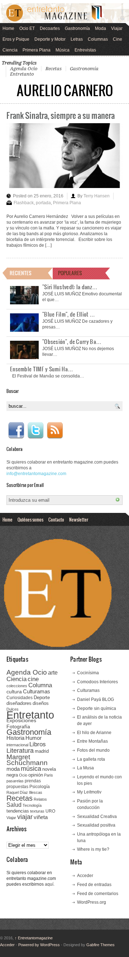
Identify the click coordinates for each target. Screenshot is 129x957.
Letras (77, 39)
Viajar (117, 28)
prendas (33, 780)
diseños (41, 703)
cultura (14, 691)
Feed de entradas (94, 884)
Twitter (35, 430)
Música (63, 50)
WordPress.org (91, 902)
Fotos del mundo (93, 750)
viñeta (41, 817)
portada (43, 202)
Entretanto (22, 74)
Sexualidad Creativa (97, 816)
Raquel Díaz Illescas (24, 792)
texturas (37, 811)
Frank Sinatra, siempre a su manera (60, 115)
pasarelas (15, 781)
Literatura (20, 750)
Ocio (23, 775)
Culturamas (36, 691)
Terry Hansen (96, 195)
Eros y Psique (16, 39)
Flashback (24, 202)
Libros (37, 744)
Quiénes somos (30, 519)
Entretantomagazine (34, 938)
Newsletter (78, 519)
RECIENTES (21, 273)
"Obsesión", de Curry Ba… (71, 341)
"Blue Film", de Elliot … (68, 314)
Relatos (40, 799)
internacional (17, 745)
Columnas (98, 39)
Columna (40, 685)
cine (33, 679)
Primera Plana (37, 50)
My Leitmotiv (89, 792)
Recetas (54, 68)
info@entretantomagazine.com (36, 473)
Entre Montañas (92, 741)
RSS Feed (54, 430)
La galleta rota (91, 759)
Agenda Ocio (23, 68)
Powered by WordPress (39, 945)
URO (50, 811)
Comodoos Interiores (97, 681)
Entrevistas (85, 50)
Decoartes (50, 28)
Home (8, 28)
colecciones (16, 686)
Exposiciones (21, 720)
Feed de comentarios (97, 893)
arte (53, 673)
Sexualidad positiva (96, 825)
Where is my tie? (93, 849)
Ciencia (10, 50)
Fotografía (18, 726)
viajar (25, 816)
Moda (100, 28)
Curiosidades (19, 697)
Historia (15, 738)
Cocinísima (88, 672)
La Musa (85, 767)
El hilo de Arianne (94, 732)
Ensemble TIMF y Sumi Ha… (41, 369)
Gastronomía (77, 28)
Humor (33, 738)
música (31, 768)
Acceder (85, 875)
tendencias (17, 811)
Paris (48, 775)
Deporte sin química (96, 708)
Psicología (39, 786)
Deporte (42, 697)
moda (13, 769)
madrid (42, 751)
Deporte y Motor (50, 39)
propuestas (17, 786)
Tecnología (32, 805)
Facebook (16, 430)
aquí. (49, 884)
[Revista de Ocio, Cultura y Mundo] (64, 13)
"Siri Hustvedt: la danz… (69, 287)
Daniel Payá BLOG (95, 699)
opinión (35, 775)
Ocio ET (27, 28)
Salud (14, 805)
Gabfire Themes (100, 945)
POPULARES (70, 273)
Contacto (56, 519)
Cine (117, 39)
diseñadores (19, 703)
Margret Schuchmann (27, 759)
